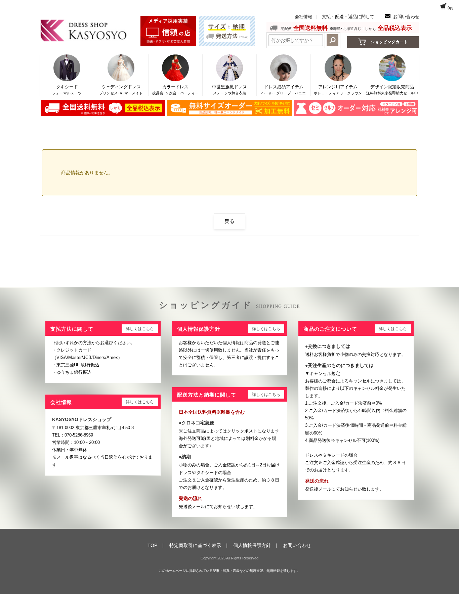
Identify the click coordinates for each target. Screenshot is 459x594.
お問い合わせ (406, 16)
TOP (152, 545)
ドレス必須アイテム (283, 89)
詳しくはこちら (140, 328)
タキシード (67, 89)
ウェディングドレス (121, 89)
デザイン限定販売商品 (392, 89)
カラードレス (175, 89)
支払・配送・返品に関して (348, 16)
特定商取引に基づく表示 (195, 545)
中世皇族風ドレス (229, 89)
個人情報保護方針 (252, 545)
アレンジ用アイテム (338, 89)
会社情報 (303, 16)
